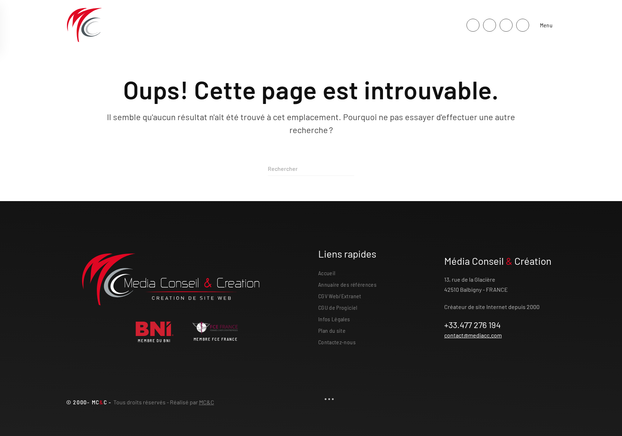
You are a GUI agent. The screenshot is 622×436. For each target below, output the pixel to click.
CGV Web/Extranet (339, 295)
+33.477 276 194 (472, 324)
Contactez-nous (337, 342)
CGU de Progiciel (337, 307)
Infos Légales (334, 318)
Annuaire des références (347, 284)
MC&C (206, 402)
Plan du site (332, 330)
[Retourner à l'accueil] (84, 25)
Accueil (326, 272)
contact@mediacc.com (473, 335)
